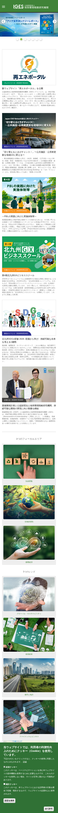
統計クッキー (11, 784)
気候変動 (29, 481)
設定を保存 (9, 800)
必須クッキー (11, 767)
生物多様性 (29, 522)
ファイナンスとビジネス (29, 736)
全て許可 (49, 809)
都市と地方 (29, 695)
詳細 (25, 762)
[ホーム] (32, 7)
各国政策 (29, 654)
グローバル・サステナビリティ (29, 614)
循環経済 (29, 562)
